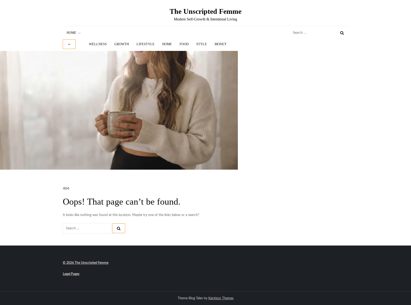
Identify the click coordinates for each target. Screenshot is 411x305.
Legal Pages (71, 274)
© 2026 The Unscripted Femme (85, 263)
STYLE (201, 44)
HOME (71, 32)
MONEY (221, 44)
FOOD (184, 44)
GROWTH (121, 44)
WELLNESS (98, 44)
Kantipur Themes (221, 298)
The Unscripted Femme (205, 11)
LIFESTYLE (146, 44)
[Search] (342, 32)
